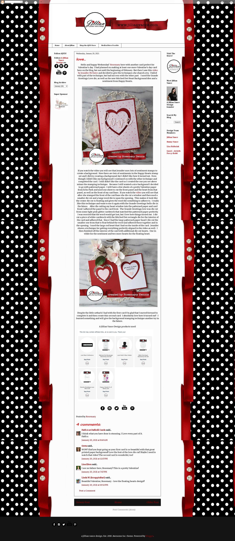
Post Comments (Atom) (124, 509)
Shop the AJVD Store (88, 45)
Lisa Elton (87, 464)
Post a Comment (87, 490)
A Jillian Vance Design (62, 60)
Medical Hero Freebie (110, 45)
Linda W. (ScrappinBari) (93, 477)
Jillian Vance (172, 137)
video (138, 192)
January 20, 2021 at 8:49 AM (95, 440)
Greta (84, 446)
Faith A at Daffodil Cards (94, 430)
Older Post (153, 502)
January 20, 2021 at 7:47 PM (94, 472)
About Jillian (69, 45)
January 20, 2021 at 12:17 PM (95, 458)
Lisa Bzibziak (173, 147)
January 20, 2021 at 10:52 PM (95, 485)
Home (57, 45)
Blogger (149, 536)
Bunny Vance (172, 142)
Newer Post (83, 502)
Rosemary (115, 64)
